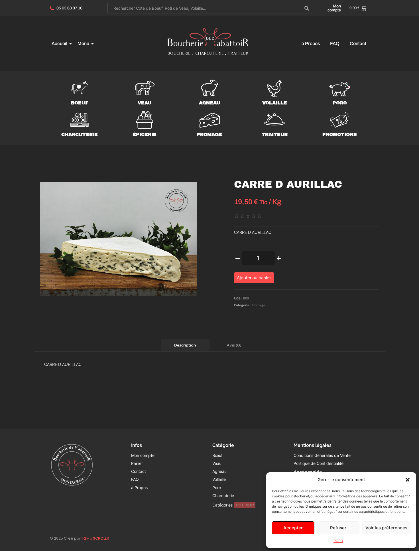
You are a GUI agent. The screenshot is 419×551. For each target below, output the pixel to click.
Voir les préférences (386, 527)
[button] (407, 480)
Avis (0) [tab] (234, 345)
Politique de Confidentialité (318, 463)
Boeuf (79, 102)
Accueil (59, 43)
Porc (216, 487)
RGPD (338, 541)
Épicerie (144, 134)
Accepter (293, 527)
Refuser (338, 527)
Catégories (222, 505)
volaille (274, 102)
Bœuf (217, 455)
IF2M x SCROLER (95, 538)
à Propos (311, 43)
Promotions (339, 134)
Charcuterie (79, 134)
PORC (340, 102)
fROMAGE (209, 134)
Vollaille (219, 479)
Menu (83, 43)
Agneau (209, 102)
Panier (137, 463)
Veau (144, 102)
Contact (358, 43)
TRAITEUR (275, 134)
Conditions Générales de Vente (322, 455)
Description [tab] (185, 345)
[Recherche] (306, 8)
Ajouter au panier (254, 277)
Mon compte (334, 8)
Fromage (258, 305)
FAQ (334, 43)
